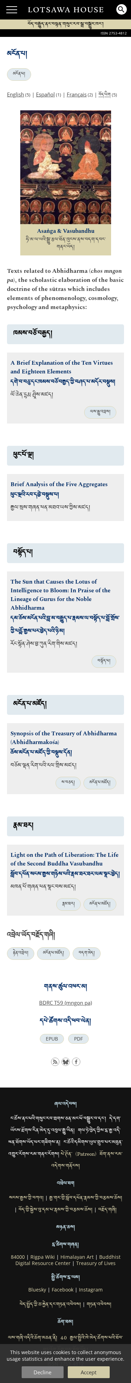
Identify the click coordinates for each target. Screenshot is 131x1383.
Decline (42, 1372)
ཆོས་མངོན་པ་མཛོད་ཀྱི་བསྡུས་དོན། (41, 753)
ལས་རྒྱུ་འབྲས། (100, 412)
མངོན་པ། (19, 74)
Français (77, 94)
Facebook (62, 1290)
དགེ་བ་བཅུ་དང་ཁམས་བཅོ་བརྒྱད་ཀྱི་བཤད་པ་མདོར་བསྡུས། (62, 382)
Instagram (91, 1290)
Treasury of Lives (96, 1263)
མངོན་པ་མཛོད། (99, 783)
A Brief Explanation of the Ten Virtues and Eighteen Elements (61, 367)
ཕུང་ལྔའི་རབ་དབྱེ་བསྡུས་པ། (34, 495)
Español (45, 94)
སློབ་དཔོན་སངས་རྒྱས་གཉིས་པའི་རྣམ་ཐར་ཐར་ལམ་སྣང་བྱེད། (65, 874)
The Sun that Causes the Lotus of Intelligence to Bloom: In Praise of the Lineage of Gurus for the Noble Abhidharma (60, 595)
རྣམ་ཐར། (68, 904)
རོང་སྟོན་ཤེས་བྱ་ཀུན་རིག (32, 644)
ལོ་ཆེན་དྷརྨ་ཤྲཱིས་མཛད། (31, 395)
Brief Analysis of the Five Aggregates (59, 484)
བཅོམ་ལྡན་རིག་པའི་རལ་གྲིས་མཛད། (43, 766)
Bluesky (37, 1290)
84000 (18, 1257)
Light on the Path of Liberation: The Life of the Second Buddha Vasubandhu (64, 859)
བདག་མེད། (87, 953)
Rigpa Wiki (42, 1257)
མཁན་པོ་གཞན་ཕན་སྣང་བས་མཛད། (43, 887)
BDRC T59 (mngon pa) (65, 1002)
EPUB (52, 1039)
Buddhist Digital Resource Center (68, 1260)
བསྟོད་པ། (103, 661)
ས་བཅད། (68, 783)
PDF (78, 1039)
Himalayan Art (77, 1257)
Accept (88, 1372)
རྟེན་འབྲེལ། (20, 953)
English (15, 94)
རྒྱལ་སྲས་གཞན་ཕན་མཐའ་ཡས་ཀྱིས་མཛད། (50, 508)
